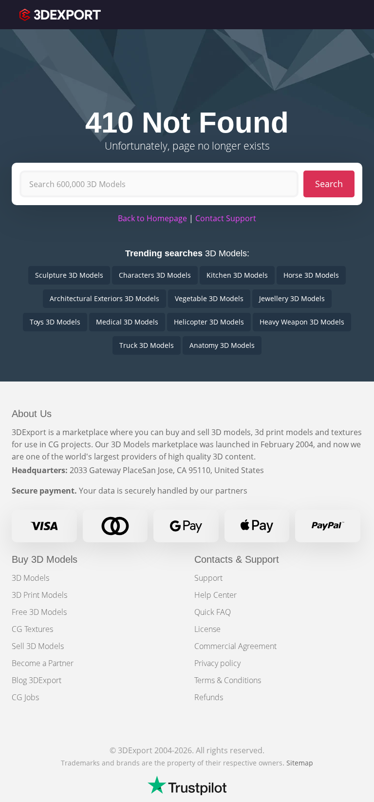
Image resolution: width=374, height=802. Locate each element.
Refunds (208, 697)
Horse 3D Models (311, 275)
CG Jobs (25, 697)
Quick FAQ (212, 612)
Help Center (215, 595)
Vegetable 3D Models (209, 298)
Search (329, 184)
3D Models (30, 578)
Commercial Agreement (235, 646)
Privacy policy (217, 663)
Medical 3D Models (127, 321)
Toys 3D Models (55, 321)
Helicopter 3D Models (209, 321)
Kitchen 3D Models (237, 275)
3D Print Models (39, 595)
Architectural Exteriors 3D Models (104, 298)
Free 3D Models (39, 612)
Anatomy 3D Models (222, 345)
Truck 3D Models (146, 345)
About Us (32, 413)
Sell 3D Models (38, 646)
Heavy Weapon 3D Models (302, 321)
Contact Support (225, 218)
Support (208, 578)
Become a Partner (43, 663)
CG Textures (32, 629)
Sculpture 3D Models (69, 275)
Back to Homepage (152, 218)
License (207, 629)
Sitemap (299, 762)
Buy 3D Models (44, 559)
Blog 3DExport (36, 680)
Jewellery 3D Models (292, 298)
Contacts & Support (236, 559)
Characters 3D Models (155, 275)
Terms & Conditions (227, 680)
